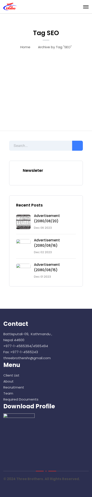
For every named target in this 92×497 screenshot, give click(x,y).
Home (25, 47)
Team (8, 393)
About (8, 381)
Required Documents (20, 399)
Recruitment (13, 387)
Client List (11, 375)
